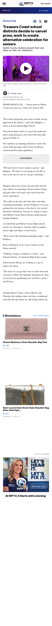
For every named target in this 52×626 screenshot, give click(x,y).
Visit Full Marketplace (41, 316)
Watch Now (45, 3)
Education (9, 21)
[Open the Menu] (4, 4)
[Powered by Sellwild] (45, 454)
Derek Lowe (16, 93)
